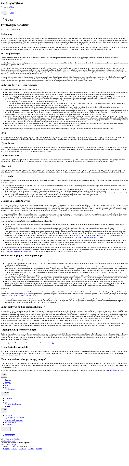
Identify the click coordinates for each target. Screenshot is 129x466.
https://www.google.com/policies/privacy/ (89, 237)
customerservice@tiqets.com (115, 370)
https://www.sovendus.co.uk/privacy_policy (24, 295)
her (53, 343)
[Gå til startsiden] (11, 7)
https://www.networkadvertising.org (17, 251)
